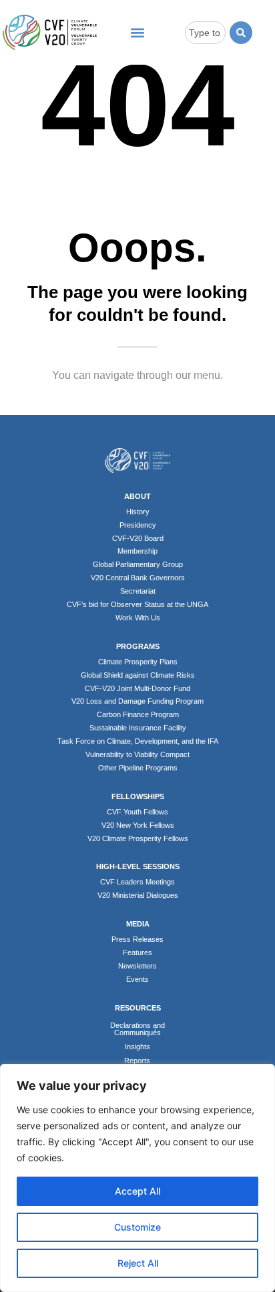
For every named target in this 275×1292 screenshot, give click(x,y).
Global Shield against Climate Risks (138, 675)
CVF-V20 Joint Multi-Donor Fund (137, 688)
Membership (137, 551)
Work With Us (137, 618)
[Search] (241, 32)
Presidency (137, 525)
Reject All (137, 1263)
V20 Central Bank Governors (138, 578)
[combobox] (205, 32)
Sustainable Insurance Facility (137, 728)
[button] (137, 32)
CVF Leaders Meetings (137, 882)
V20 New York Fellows (137, 825)
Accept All (137, 1191)
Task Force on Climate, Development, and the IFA (137, 741)
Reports (137, 1061)
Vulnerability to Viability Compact (137, 754)
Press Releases (137, 939)
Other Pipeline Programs (138, 768)
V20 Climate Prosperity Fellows (137, 838)
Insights (137, 1047)
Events (137, 979)
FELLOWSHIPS (137, 796)
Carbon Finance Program (138, 714)
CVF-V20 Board (138, 538)
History (138, 512)
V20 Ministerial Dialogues (137, 895)
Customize (137, 1227)
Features (137, 952)
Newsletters (137, 966)
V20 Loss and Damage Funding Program (137, 701)
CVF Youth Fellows (137, 812)
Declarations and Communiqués (137, 1029)
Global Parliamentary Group (138, 564)
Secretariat (138, 591)
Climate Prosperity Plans (138, 662)
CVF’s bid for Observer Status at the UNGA (137, 604)
